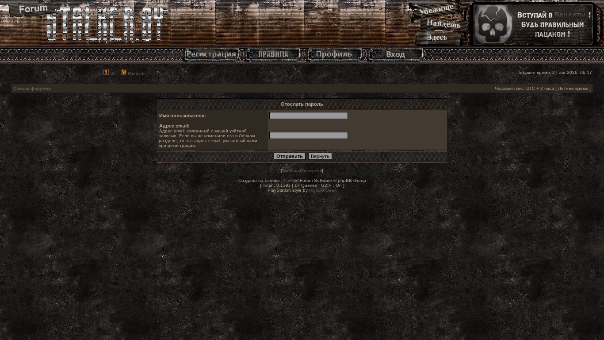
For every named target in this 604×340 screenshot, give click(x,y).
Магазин (136, 73)
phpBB (288, 180)
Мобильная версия (302, 170)
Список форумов (32, 88)
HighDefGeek (322, 190)
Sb (112, 73)
